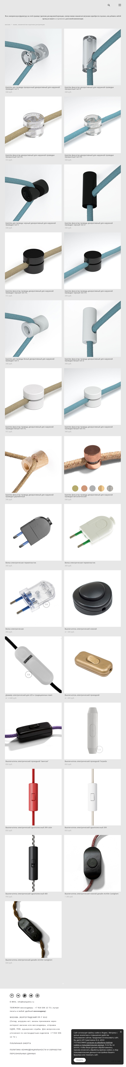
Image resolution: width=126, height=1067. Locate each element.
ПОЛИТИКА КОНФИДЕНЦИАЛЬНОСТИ (28, 1050)
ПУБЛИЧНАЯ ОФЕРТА (20, 1043)
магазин (7, 24)
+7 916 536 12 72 (43, 1008)
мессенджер (39, 1011)
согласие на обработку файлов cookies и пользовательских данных (93, 1043)
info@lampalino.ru (26, 1002)
